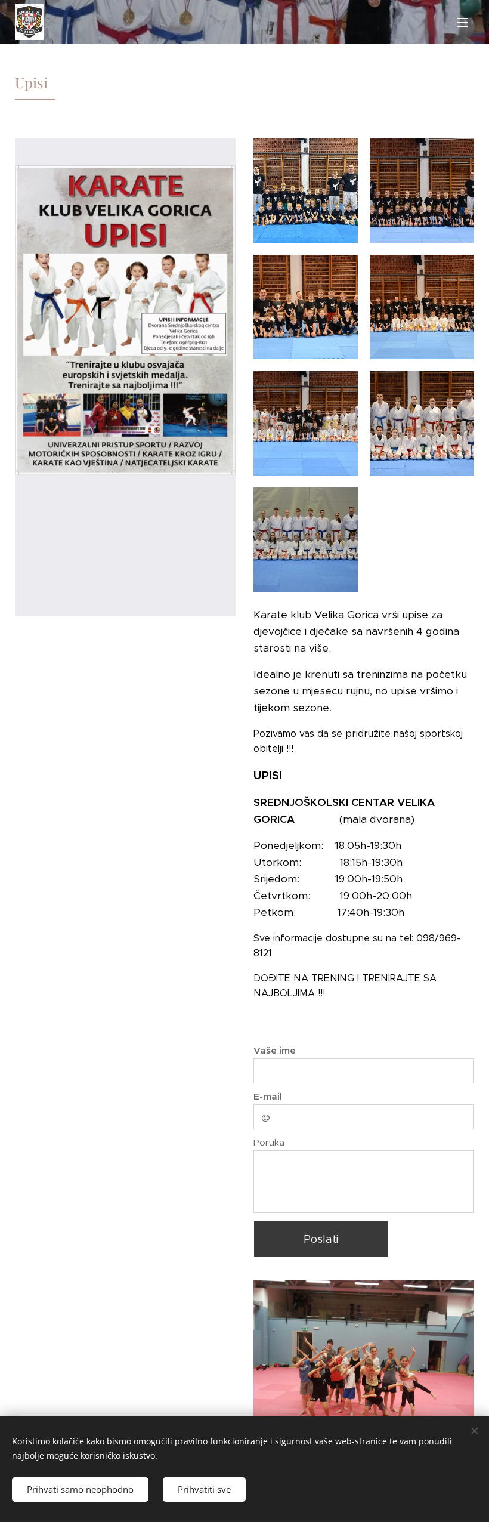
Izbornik (462, 22)
